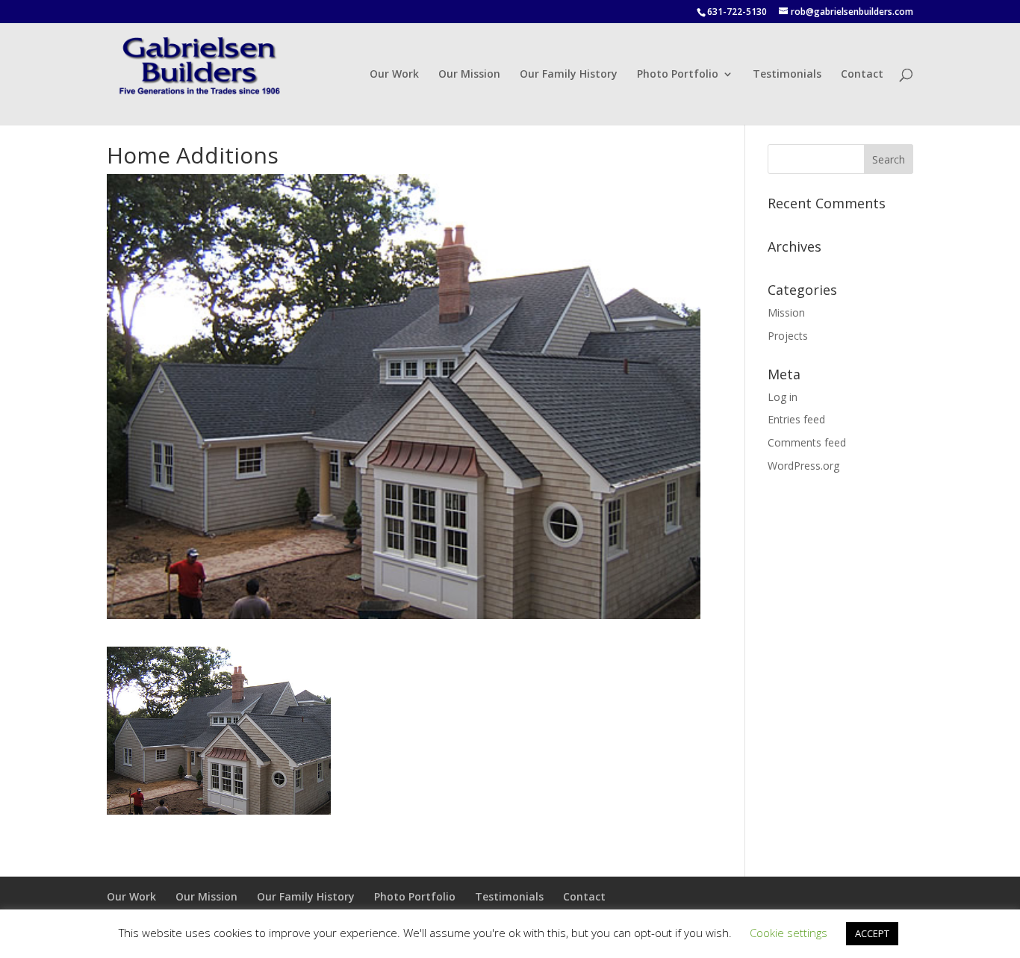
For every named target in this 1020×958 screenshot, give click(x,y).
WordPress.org (803, 465)
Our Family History (569, 75)
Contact (862, 75)
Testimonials (787, 75)
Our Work (394, 75)
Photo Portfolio (677, 75)
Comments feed (807, 442)
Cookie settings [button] (788, 932)
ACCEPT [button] (872, 933)
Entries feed (796, 419)
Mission (786, 312)
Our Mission (469, 75)
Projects (788, 336)
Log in (782, 397)
